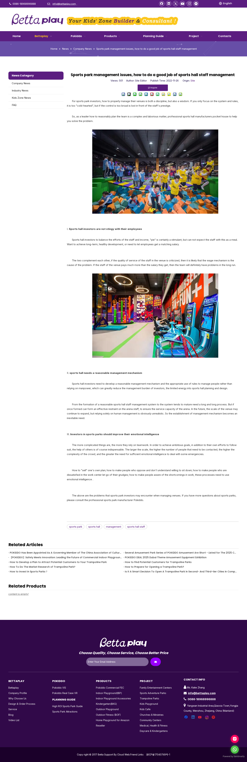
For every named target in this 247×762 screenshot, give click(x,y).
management (113, 526)
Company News (21, 83)
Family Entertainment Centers (156, 687)
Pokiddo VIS (59, 687)
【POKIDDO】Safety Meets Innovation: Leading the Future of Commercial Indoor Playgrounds (66, 557)
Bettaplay (13, 687)
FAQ (14, 105)
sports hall (94, 526)
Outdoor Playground (107, 709)
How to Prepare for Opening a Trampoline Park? (154, 567)
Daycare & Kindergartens (154, 730)
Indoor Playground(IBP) (109, 693)
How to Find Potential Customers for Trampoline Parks (158, 562)
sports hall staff (136, 526)
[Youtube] (182, 3)
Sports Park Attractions (64, 711)
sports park (75, 526)
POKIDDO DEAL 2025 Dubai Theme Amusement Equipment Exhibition (166, 557)
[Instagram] (189, 3)
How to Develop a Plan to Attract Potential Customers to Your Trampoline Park (58, 562)
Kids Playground (149, 703)
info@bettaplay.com (202, 693)
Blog (10, 714)
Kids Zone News (21, 97)
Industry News (20, 90)
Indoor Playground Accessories (113, 698)
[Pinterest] (196, 3)
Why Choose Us (17, 698)
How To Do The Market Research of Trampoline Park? (42, 567)
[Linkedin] (168, 3)
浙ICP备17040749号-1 (158, 754)
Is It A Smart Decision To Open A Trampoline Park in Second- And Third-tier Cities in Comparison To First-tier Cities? (181, 571)
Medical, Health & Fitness (154, 725)
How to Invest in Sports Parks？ (29, 571)
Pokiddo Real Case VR (64, 693)
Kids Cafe (145, 709)
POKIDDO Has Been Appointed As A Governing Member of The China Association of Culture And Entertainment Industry (66, 552)
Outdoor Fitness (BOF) (108, 714)
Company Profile (17, 693)
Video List (13, 720)
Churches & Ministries (151, 714)
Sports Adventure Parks (153, 693)
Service (12, 709)
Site (193, 80)
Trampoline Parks (149, 698)
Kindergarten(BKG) (106, 703)
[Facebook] (161, 3)
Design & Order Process (21, 703)
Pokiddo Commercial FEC (110, 687)
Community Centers (150, 720)
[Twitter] (175, 3)
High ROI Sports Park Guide (67, 706)
